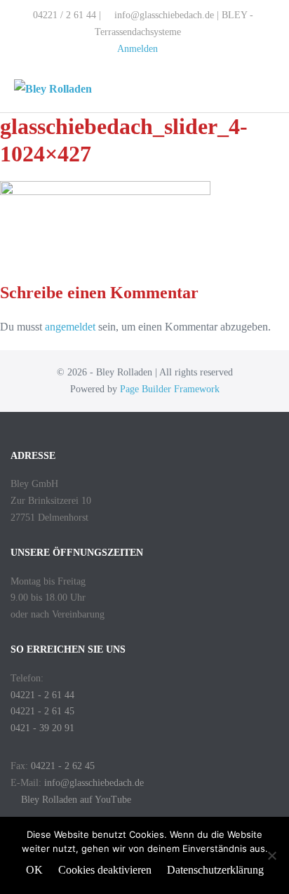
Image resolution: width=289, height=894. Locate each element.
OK (34, 870)
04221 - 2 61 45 (42, 711)
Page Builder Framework (170, 389)
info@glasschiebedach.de (94, 783)
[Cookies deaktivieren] (271, 855)
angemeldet (70, 327)
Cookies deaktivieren (105, 870)
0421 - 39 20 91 (42, 728)
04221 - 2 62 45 (63, 766)
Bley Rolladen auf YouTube (74, 799)
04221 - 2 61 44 (42, 695)
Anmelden (137, 49)
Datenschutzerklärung (215, 870)
